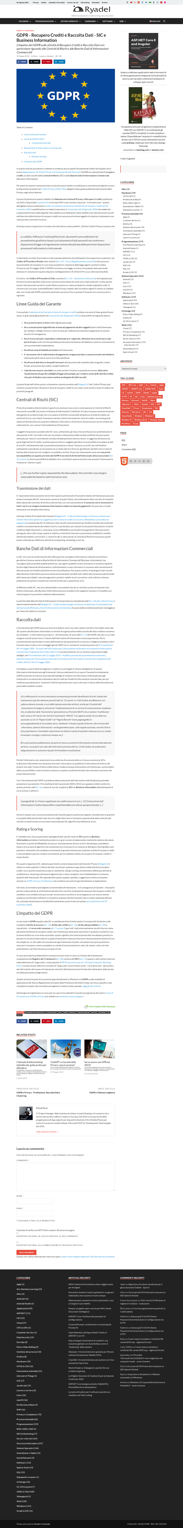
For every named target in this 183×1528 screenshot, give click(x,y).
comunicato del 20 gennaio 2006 (82, 209)
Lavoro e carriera (130, 237)
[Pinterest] (161, 2)
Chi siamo (23, 21)
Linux (125, 286)
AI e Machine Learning (132, 245)
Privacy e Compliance (25, 30)
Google (154, 393)
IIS (131, 397)
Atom (124, 444)
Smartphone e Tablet (131, 206)
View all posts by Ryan (47, 1131)
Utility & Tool (128, 303)
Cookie (43, 2)
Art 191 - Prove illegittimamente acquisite (76, 261)
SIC (108, 1012)
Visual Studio (127, 416)
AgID (141, 385)
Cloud (125, 328)
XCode (135, 424)
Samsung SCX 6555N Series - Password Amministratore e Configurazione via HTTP (142, 1319)
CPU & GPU (128, 196)
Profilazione (84, 1012)
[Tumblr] (153, 2)
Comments (129, 449)
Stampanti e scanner (131, 210)
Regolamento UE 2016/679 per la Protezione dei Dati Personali (52, 172)
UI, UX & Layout (129, 321)
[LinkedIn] (146, 2)
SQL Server (136, 412)
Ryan (35, 56)
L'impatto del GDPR (33, 161)
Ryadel (37, 1524)
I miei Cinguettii (127, 158)
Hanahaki (46, 1524)
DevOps (126, 224)
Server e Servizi (129, 338)
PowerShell (126, 408)
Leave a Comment (47, 56)
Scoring (102, 1012)
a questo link (43, 202)
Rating (94, 1012)
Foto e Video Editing (131, 314)
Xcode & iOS (128, 272)
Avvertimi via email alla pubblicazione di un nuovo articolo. (49, 1245)
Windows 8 (149, 416)
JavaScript (127, 262)
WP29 (19, 1015)
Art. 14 (84, 634)
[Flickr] (165, 2)
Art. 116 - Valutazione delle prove (80, 278)
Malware (125, 400)
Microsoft (135, 400)
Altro (124, 189)
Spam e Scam (128, 352)
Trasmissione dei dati (41, 143)
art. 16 (73, 925)
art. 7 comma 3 (58, 928)
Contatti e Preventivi (57, 2)
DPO (60, 1012)
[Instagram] (157, 2)
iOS (124, 283)
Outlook (145, 404)
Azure (161, 389)
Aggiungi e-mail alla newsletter (36, 1221)
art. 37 (83, 959)
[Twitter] (127, 2)
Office (136, 404)
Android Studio (129, 248)
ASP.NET (126, 251)
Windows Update (156, 420)
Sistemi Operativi (69, 21)
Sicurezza (125, 412)
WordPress (126, 424)
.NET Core (132, 385)
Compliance (51, 1012)
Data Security (129, 345)
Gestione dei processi (132, 227)
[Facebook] (142, 2)
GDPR (65, 1012)
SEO (156, 408)
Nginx (152, 400)
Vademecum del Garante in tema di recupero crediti (52, 312)
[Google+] (135, 2)
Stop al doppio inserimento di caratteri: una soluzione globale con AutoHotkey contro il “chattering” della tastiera (88, 1343)
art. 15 (47, 925)
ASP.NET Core (136, 389)
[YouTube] (131, 2)
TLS (150, 412)
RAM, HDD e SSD (130, 203)
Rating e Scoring (38, 156)
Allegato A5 (83, 384)
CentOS (130, 393)
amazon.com (158, 150)
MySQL (145, 400)
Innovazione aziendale (132, 231)
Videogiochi (128, 307)
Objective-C (126, 404)
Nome (20, 1196)
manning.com (142, 150)
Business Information (34, 1012)
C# (124, 255)
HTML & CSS (128, 258)
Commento (22, 1160)
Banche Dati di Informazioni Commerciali (43, 148)
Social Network (129, 348)
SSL (144, 412)
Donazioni (95, 2)
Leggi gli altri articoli (91, 986)
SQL (124, 269)
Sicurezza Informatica (132, 342)
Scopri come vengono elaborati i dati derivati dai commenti (88, 1256)
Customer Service (130, 220)
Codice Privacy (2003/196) (53, 189)
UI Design (126, 311)
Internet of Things (130, 234)
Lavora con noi (72, 2)
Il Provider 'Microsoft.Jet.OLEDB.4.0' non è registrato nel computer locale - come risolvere (141, 1358)
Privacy (36, 2)
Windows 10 (127, 420)
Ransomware (147, 408)
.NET (123, 385)
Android (126, 279)
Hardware (90, 21)
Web (121, 21)
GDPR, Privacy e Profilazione (40, 881)
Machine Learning (154, 397)
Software (107, 21)
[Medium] (150, 2)
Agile (125, 217)
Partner (105, 2)
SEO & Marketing (130, 335)
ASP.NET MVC (150, 389)
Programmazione (44, 21)
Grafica (126, 318)
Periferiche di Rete (131, 199)
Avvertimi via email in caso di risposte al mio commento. (47, 1236)
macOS (126, 289)
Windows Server (140, 420)
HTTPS (124, 397)
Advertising (85, 2)
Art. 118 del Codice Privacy (101, 601)
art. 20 (102, 925)
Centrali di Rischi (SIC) (34, 139)
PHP (125, 265)
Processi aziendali (130, 213)
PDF (152, 404)
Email (20, 1208)
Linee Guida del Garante (35, 134)
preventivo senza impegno (71, 996)
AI (146, 385)
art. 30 (59, 959)
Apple (161, 385)
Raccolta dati (30, 152)
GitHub (146, 393)
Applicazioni (128, 300)
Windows (127, 293)
